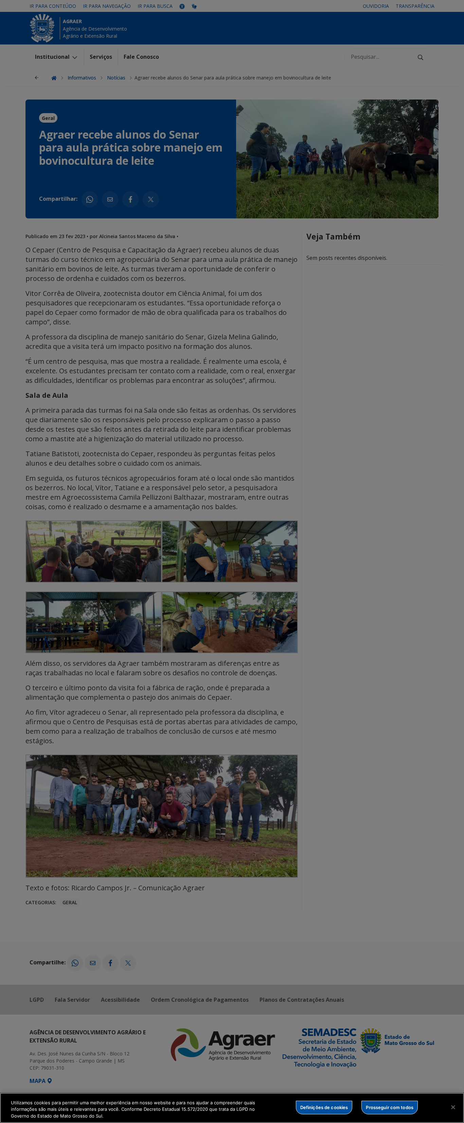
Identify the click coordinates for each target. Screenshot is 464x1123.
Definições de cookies (324, 1107)
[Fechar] (453, 1107)
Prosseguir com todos (389, 1107)
